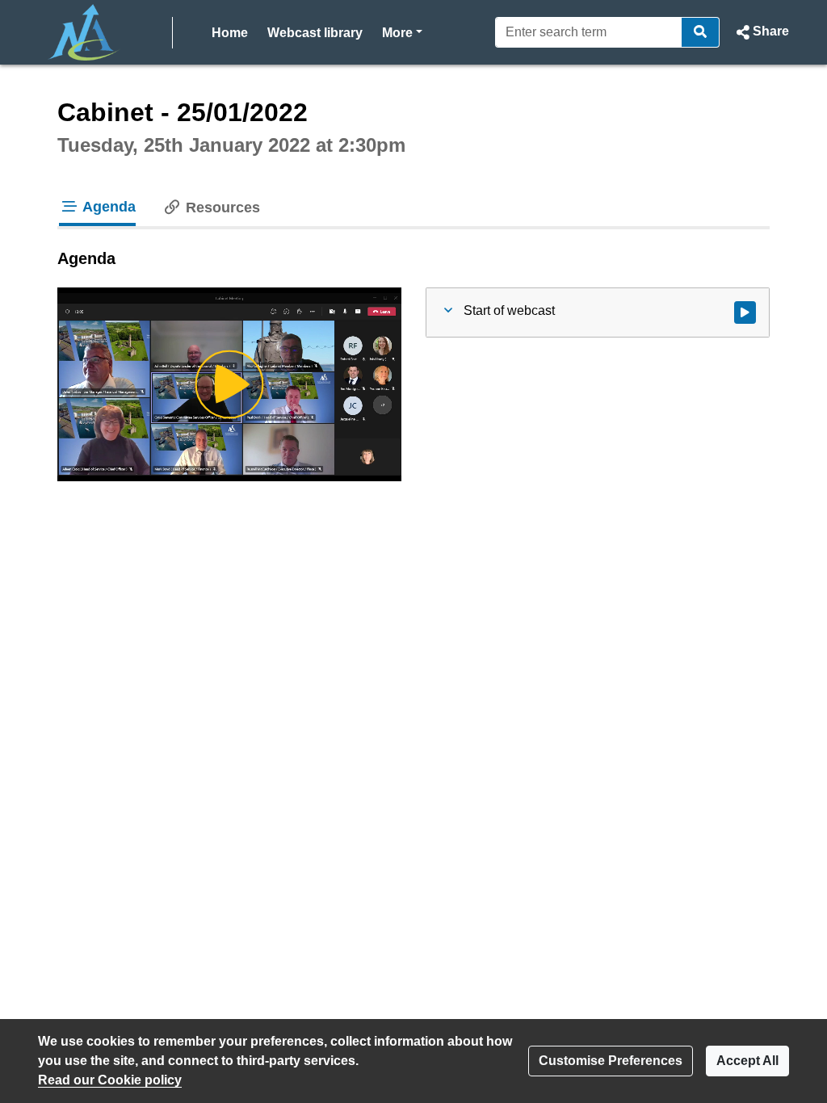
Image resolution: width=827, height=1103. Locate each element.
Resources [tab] (221, 207)
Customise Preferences (610, 1060)
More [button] (402, 32)
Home (230, 33)
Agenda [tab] (107, 207)
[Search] (701, 32)
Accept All (747, 1060)
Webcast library (315, 33)
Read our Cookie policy (110, 1080)
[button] (761, 32)
